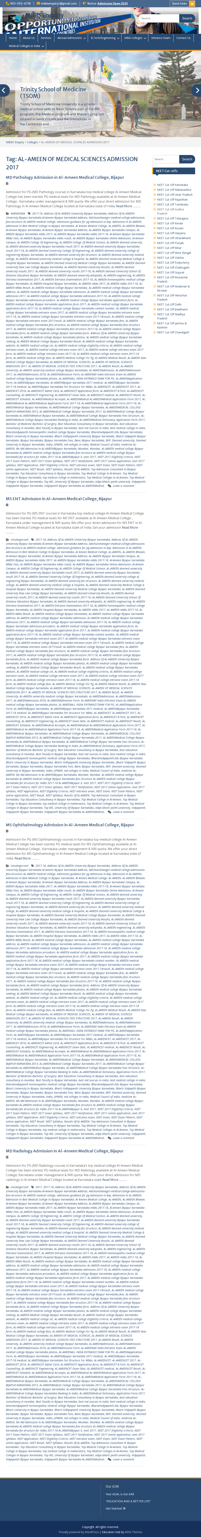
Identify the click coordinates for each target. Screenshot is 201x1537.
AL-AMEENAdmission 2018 (30, 374)
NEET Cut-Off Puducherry (173, 262)
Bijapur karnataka (31, 440)
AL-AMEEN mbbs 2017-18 (122, 283)
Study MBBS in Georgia (49, 89)
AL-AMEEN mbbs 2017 (92, 283)
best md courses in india (94, 428)
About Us (29, 38)
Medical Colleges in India (24, 46)
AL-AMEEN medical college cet (35, 345)
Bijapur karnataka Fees (58, 440)
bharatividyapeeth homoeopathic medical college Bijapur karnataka (48, 432)
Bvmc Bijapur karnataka (89, 440)
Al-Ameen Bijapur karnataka (23, 230)
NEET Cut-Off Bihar (169, 248)
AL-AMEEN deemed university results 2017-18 (63, 271)
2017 (39, 1187)
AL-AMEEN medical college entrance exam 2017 (55, 349)
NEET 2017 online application (112, 461)
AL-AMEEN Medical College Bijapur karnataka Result (49, 341)
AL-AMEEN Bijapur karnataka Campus (112, 230)
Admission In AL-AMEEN (126, 222)
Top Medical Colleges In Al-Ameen (107, 477)
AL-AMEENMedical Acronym (48, 399)
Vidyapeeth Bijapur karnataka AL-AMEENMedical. (74, 486)
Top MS (48, 481)
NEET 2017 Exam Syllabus (47, 461)
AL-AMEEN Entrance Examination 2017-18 (67, 279)
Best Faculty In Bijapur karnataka (56, 428)
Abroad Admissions (69, 38)
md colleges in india (76, 444)
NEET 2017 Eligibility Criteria (115, 457)
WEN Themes (133, 1532)
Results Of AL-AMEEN (77, 469)
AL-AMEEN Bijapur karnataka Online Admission (102, 238)
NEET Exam (103, 465)
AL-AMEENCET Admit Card (43, 391)
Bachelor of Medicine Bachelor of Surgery (31, 424)
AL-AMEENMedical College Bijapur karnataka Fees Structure (103, 415)
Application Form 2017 (130, 420)
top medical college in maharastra (64, 477)
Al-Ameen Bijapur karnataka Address (64, 230)
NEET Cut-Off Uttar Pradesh (175, 194)
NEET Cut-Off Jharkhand (172, 309)
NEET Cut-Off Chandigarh (173, 332)
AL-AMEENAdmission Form (63, 374)
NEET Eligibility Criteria (54, 465)
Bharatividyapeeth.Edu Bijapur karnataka (116, 432)
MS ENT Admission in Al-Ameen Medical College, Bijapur (59, 498)
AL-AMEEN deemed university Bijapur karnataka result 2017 (42, 246)
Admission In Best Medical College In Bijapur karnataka (40, 226)
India (49, 444)
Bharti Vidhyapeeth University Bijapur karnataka (84, 436)
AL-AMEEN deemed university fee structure (71, 255)
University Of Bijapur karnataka (74, 481)
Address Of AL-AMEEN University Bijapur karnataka (75, 213)
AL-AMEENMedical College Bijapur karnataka (76, 407)
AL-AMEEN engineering (117, 275)
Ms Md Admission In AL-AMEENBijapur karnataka (46, 448)
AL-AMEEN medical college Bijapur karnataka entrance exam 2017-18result (64, 316)
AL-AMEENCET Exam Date (70, 395)
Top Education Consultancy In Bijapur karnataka (50, 473)
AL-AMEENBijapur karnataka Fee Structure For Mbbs (60, 387)
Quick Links (179, 3)
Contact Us (183, 38)
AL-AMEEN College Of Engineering (37, 242)
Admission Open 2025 (113, 3)
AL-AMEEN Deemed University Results (87, 267)
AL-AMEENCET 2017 (124, 387)
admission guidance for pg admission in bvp (84, 222)
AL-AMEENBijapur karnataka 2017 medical (76, 382)
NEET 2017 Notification (78, 461)
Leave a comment (123, 486)
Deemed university (123, 440)
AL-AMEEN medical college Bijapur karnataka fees (93, 321)
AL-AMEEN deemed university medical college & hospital (50, 259)
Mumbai (83, 448)
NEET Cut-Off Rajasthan (172, 199)
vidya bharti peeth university (112, 481)
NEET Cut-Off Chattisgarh (173, 267)
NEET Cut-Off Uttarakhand (174, 238)
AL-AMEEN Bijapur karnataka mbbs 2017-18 (81, 234)
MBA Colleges (133, 38)
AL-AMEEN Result (109, 366)
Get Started (114, 1508)
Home (13, 38)
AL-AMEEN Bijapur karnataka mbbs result (45, 238)
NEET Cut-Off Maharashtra (174, 190)
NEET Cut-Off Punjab (170, 243)
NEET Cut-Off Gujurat (170, 272)
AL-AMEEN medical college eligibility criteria (81, 345)
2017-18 (37, 213)
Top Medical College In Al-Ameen (101, 473)
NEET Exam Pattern (123, 465)
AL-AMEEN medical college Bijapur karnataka (59, 288)
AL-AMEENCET (102, 387)
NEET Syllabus (54, 469)
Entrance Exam (160, 38)
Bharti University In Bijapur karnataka (29, 436)
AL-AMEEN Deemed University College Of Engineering (58, 250)
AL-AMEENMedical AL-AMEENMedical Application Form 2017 (104, 399)
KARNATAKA (18, 213)
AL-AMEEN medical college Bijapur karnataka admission (51, 292)
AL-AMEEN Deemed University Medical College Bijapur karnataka (81, 263)
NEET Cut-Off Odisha (170, 258)
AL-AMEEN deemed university (124, 242)
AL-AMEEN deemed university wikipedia (78, 275)
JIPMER (58, 444)
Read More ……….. (128, 206)
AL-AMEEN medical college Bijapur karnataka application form (95, 300)
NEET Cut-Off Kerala (170, 223)
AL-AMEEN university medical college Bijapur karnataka (54, 370)
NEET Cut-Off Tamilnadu (172, 204)
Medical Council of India (105, 444)
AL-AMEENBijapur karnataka (31, 382)
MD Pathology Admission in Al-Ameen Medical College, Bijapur (65, 177)
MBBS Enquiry (45, 15)
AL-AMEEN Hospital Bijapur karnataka (53, 283)
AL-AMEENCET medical (100, 395)
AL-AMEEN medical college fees (32, 358)
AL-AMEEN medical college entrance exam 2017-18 (44, 354)
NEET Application (27, 465)
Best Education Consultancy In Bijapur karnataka (88, 424)
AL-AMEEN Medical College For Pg (72, 358)
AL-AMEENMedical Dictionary (97, 420)
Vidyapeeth (138, 481)
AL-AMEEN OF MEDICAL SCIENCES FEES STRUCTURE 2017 (62, 366)
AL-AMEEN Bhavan (133, 226)
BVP (108, 440)
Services (46, 38)
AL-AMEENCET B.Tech (112, 391)
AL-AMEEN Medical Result (110, 358)
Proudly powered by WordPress (79, 1532)
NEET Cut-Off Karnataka (172, 185)
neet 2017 (90, 457)
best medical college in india (127, 428)
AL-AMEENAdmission (101, 370)
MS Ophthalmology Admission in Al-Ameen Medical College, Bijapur (70, 824)
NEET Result (37, 469)
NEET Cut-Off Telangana (172, 218)
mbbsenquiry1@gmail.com (59, 3)
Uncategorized (19, 539)
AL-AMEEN (115, 226)
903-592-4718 (20, 3)
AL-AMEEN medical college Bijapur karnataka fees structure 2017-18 (56, 329)
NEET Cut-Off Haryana (171, 233)
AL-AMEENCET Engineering (37, 395)
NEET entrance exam (82, 465)
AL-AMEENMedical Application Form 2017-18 (108, 403)
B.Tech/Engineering (103, 38)
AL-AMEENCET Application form (79, 391)
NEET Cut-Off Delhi (169, 304)
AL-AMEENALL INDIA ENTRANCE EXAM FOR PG (86, 378)
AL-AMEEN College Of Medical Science (82, 242)
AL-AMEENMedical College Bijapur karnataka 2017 (70, 411)
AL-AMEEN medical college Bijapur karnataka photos (52, 337)
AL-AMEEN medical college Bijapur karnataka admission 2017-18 (67, 296)
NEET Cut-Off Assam (170, 228)
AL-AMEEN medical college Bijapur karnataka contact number (77, 308)
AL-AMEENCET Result (128, 395)
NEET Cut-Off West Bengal (174, 253)
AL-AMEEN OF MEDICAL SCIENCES (70, 362)
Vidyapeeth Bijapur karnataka (24, 486)
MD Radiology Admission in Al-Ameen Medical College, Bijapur (65, 1150)
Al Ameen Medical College (91, 226)
